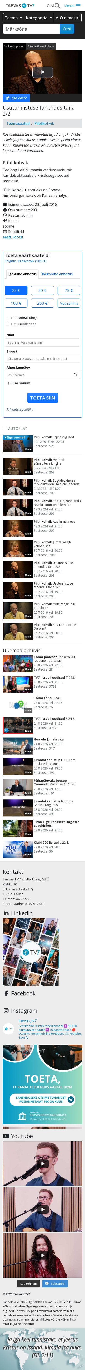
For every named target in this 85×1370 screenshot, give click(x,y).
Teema (12, 17)
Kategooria (37, 17)
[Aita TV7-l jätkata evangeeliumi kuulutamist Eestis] (42, 1084)
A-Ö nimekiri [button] (68, 17)
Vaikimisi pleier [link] (14, 46)
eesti (7, 237)
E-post (12, 351)
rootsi (18, 237)
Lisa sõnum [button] (20, 383)
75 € (69, 290)
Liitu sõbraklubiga (24, 318)
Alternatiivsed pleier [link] (41, 46)
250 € (42, 303)
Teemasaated (17, 123)
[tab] (22, 274)
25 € (16, 290)
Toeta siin (42, 398)
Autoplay (17, 428)
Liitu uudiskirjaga (23, 324)
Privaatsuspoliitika (20, 409)
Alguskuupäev (18, 367)
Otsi (67, 29)
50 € (42, 290)
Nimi (10, 335)
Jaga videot (18, 98)
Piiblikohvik (44, 123)
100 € (16, 303)
